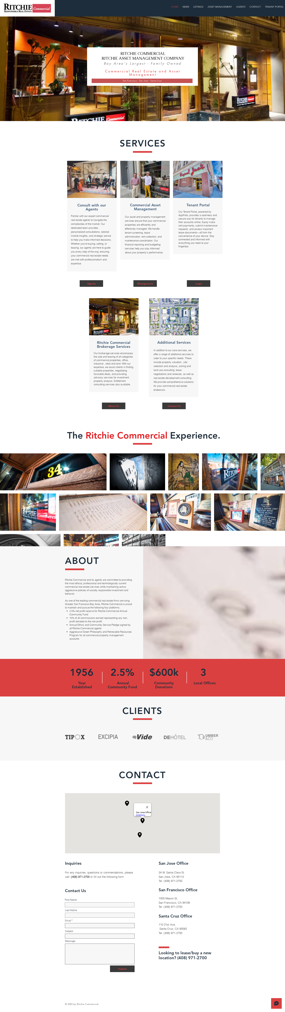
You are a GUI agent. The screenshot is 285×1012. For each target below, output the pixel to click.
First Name (71, 900)
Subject (69, 931)
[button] (142, 81)
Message (70, 941)
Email (68, 920)
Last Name (71, 910)
